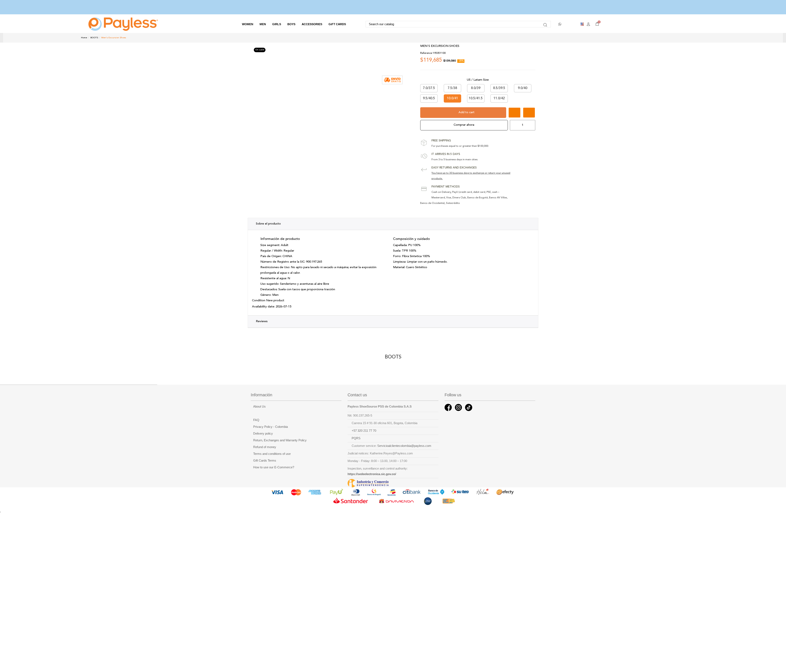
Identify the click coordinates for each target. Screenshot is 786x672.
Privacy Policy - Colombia (270, 427)
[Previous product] (698, 37)
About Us (259, 406)
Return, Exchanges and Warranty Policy (280, 440)
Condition (258, 300)
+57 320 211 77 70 (364, 431)
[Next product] (703, 37)
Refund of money (264, 447)
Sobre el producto (268, 223)
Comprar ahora (464, 124)
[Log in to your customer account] (588, 24)
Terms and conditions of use (272, 454)
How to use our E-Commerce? (273, 467)
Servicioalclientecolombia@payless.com (404, 446)
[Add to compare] (529, 112)
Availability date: (263, 306)
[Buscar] (545, 24)
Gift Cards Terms (264, 460)
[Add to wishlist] (514, 112)
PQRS (356, 438)
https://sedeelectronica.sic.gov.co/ (372, 474)
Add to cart (466, 112)
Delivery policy (263, 433)
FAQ (256, 420)
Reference (426, 53)
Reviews (262, 321)
